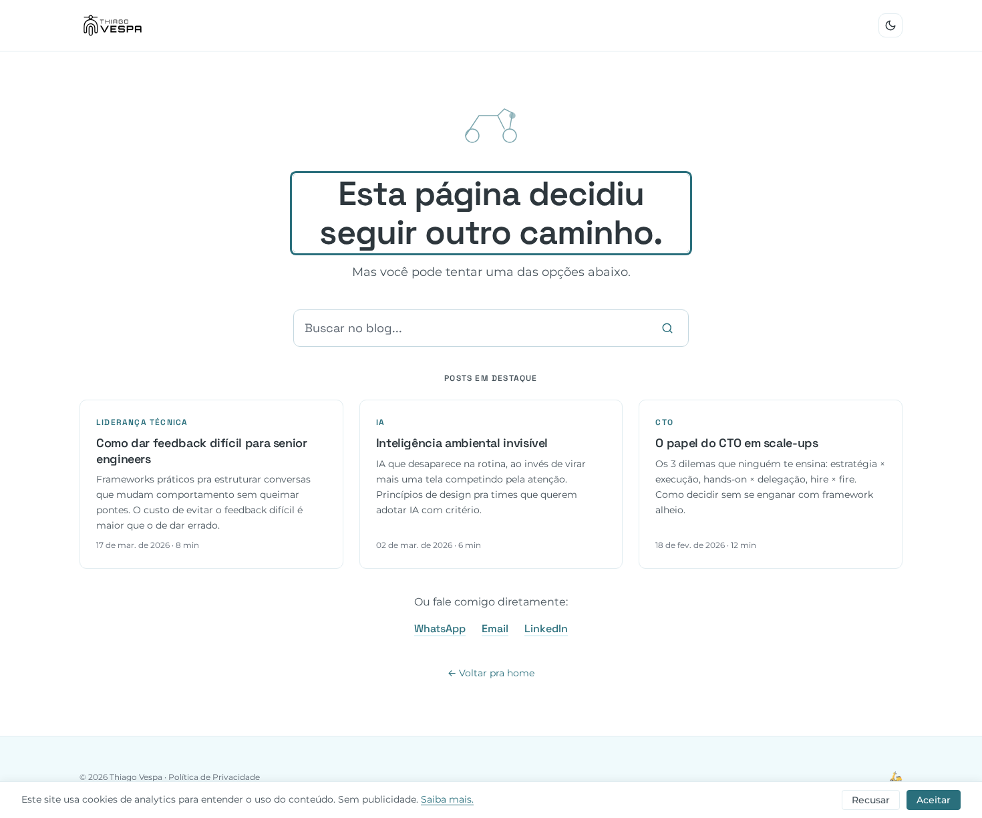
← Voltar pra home (491, 673)
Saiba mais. (447, 799)
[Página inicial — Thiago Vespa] (112, 25)
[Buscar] (667, 328)
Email (495, 629)
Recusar (871, 800)
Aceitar (934, 800)
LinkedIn (546, 629)
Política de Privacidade (214, 777)
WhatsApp (440, 629)
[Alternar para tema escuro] (890, 25)
